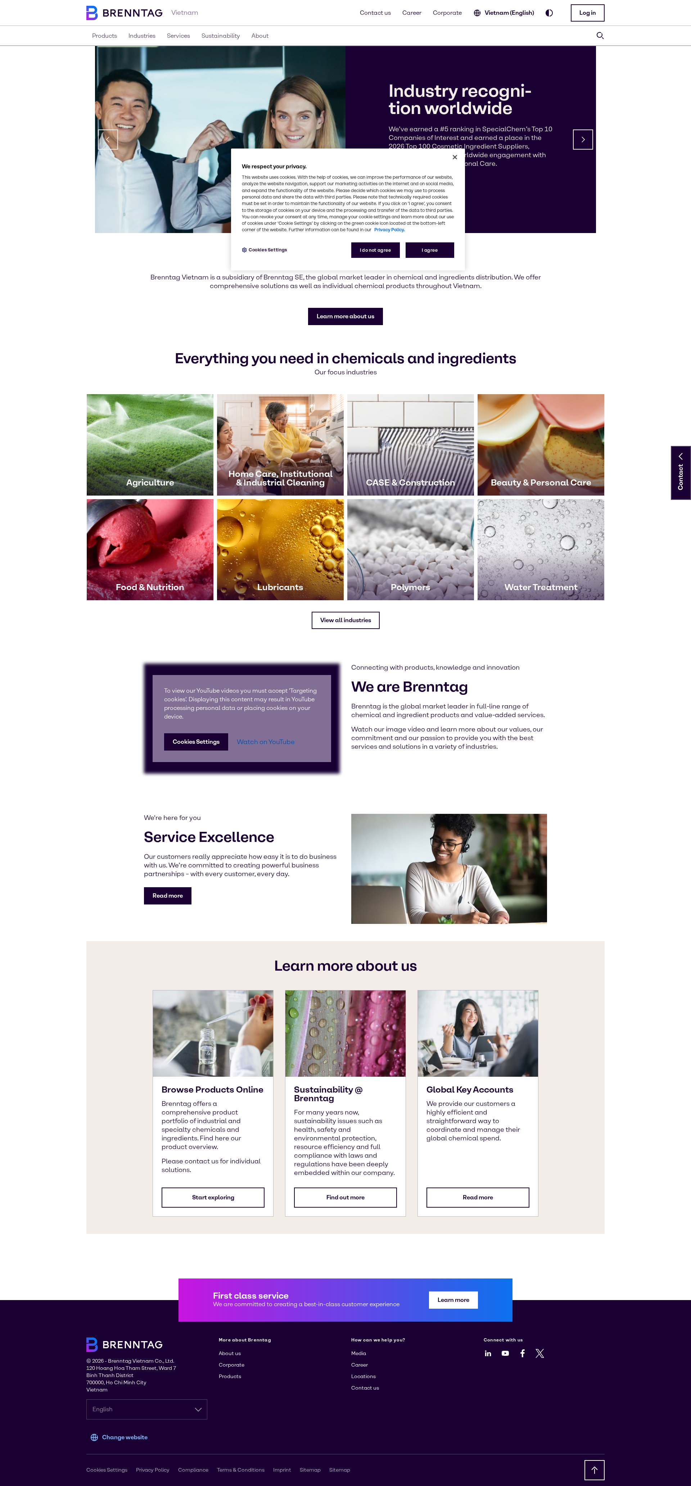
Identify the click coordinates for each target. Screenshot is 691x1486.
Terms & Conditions (241, 1470)
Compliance (193, 1470)
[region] (348, 209)
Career (411, 12)
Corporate (447, 12)
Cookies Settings (196, 741)
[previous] (108, 139)
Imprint (282, 1470)
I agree (430, 250)
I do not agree (375, 250)
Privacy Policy (153, 1470)
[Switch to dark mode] (549, 13)
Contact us (375, 12)
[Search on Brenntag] (600, 35)
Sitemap (310, 1470)
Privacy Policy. (389, 229)
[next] (583, 139)
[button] (588, 13)
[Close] (455, 157)
